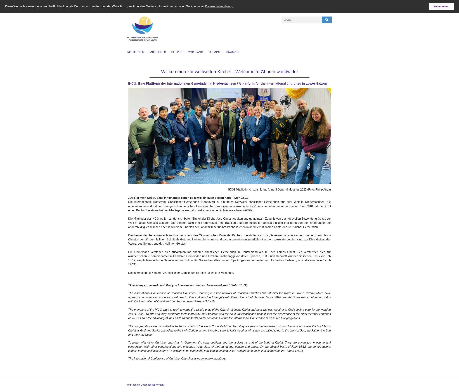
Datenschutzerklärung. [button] (219, 6)
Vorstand (195, 52)
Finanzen (233, 52)
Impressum (133, 384)
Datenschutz (148, 384)
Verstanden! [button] (441, 6)
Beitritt (177, 52)
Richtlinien (135, 52)
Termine (215, 52)
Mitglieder (158, 52)
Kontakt (160, 384)
